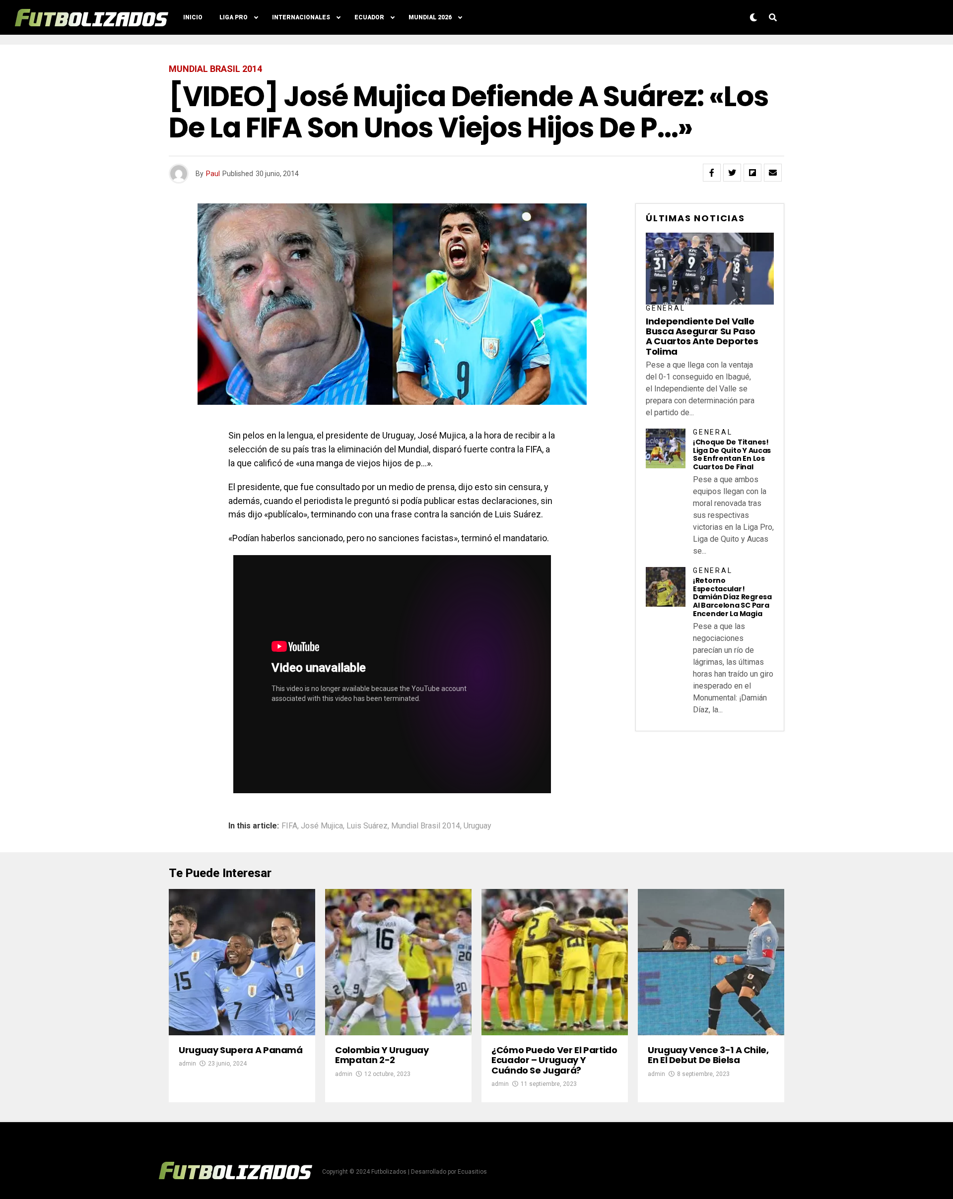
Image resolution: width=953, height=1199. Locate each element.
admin (187, 1063)
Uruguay (477, 826)
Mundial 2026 (430, 17)
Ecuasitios (472, 1171)
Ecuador (369, 17)
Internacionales (301, 17)
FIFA (289, 826)
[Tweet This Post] (732, 173)
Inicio (193, 17)
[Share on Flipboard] (752, 173)
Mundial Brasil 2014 (425, 826)
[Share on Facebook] (712, 173)
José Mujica (322, 826)
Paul (213, 174)
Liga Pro (233, 17)
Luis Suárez (367, 826)
